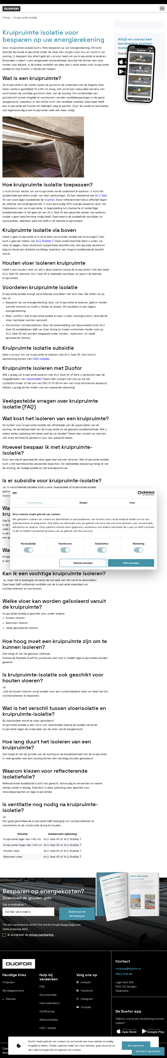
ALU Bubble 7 (44, 241)
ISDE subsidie (40, 358)
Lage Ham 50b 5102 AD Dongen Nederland (126, 986)
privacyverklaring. (41, 934)
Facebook (87, 990)
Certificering (46, 1011)
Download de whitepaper (77, 913)
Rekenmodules (48, 1019)
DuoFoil (49, 199)
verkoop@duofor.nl (128, 968)
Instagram (87, 998)
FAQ (42, 986)
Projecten (8, 982)
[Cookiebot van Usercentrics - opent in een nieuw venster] (140, 493)
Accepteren (136, 1045)
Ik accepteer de (30, 934)
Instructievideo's (49, 1003)
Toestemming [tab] (34, 502)
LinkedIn (86, 982)
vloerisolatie (33, 379)
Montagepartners (13, 990)
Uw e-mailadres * (14, 904)
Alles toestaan (131, 563)
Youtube (86, 1007)
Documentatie (48, 994)
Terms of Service (11, 928)
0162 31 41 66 (123, 974)
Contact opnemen (148, 1051)
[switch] (65, 549)
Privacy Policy (68, 924)
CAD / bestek (47, 1028)
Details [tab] (84, 502)
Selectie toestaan (83, 563)
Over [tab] (132, 502)
